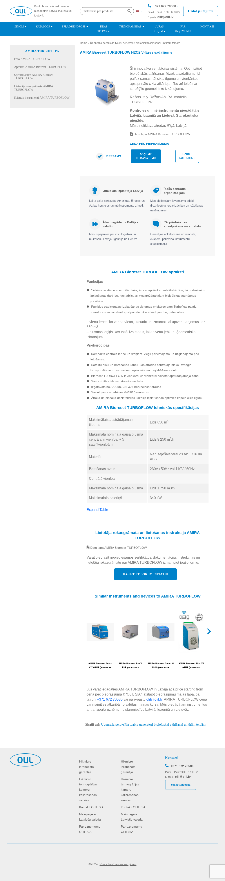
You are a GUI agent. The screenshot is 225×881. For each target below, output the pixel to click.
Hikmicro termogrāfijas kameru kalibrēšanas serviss (88, 789)
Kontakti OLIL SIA (91, 807)
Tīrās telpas (102, 29)
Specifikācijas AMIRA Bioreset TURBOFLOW (33, 76)
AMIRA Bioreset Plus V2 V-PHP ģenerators (191, 665)
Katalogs (43, 26)
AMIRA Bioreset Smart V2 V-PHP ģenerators (100, 665)
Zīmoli (19, 26)
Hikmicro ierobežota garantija (86, 767)
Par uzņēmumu (183, 29)
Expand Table (97, 510)
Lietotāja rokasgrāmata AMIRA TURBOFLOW (33, 88)
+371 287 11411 (164, 19)
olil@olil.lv (165, 17)
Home (83, 43)
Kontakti (207, 26)
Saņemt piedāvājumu (146, 156)
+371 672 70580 (164, 6)
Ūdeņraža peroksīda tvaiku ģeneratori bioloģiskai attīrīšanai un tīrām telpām (135, 43)
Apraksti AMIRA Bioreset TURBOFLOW (40, 67)
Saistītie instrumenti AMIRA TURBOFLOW (41, 97)
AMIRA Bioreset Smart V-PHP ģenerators (161, 665)
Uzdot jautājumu (200, 11)
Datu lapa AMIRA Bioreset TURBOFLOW (161, 134)
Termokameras (130, 26)
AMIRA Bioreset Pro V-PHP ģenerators (130, 665)
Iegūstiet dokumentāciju (145, 574)
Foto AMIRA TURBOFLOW (32, 59)
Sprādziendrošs (73, 26)
